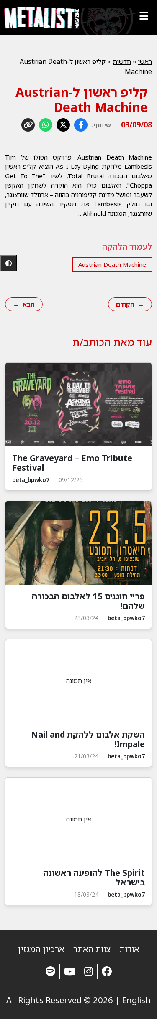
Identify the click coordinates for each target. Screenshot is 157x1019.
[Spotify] (50, 971)
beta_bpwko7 (30, 480)
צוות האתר (92, 949)
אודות (129, 949)
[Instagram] (88, 971)
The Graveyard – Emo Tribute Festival (72, 462)
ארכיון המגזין (41, 949)
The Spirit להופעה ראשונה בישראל (94, 877)
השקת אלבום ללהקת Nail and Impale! (88, 739)
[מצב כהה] (8, 263)
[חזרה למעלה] (136, 1002)
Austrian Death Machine (112, 264)
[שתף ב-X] (63, 125)
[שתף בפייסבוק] (81, 125)
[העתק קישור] (28, 125)
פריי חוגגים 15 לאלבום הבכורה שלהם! (88, 601)
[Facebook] (107, 971)
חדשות (122, 61)
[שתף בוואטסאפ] (45, 125)
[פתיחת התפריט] (143, 16)
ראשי (145, 61)
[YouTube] (69, 971)
